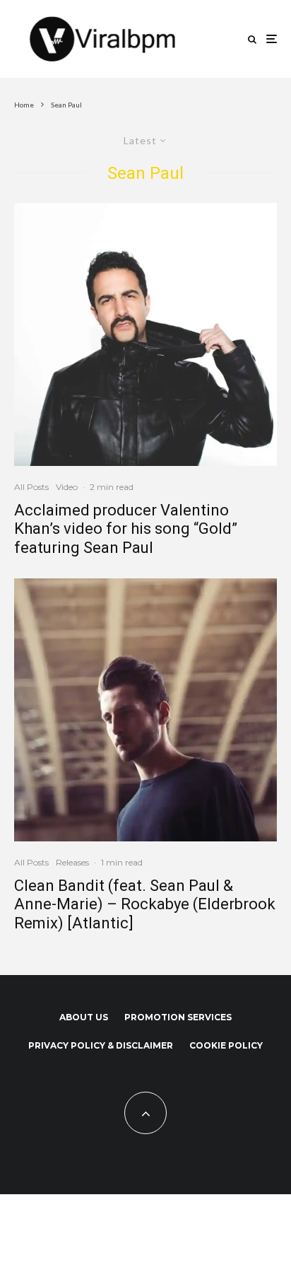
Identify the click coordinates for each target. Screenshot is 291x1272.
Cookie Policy (226, 1045)
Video (67, 487)
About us (83, 1017)
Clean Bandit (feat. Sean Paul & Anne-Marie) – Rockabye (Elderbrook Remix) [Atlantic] (144, 904)
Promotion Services (178, 1017)
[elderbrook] (145, 709)
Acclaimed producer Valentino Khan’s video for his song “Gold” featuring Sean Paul (125, 528)
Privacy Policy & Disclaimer (100, 1045)
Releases (72, 862)
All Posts (31, 487)
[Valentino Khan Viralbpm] (145, 334)
